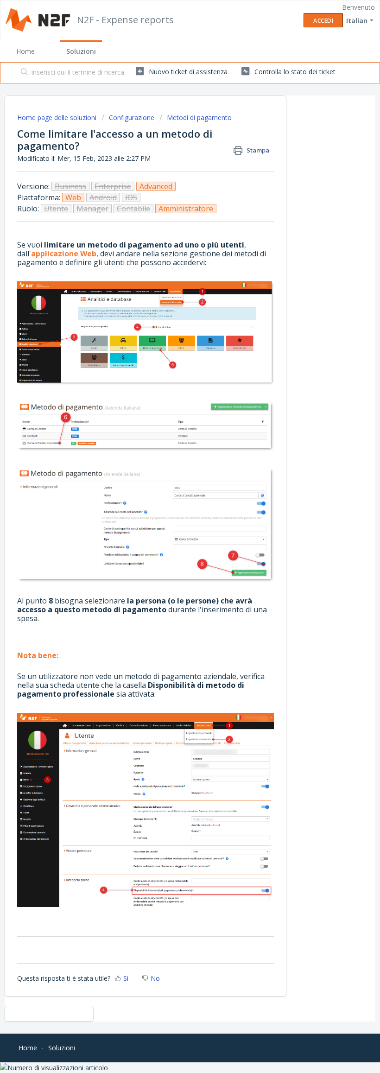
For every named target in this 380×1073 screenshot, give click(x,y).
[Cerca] (22, 72)
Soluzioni (81, 51)
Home (25, 51)
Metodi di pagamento (199, 117)
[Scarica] (172, 541)
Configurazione (131, 117)
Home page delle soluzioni (57, 117)
